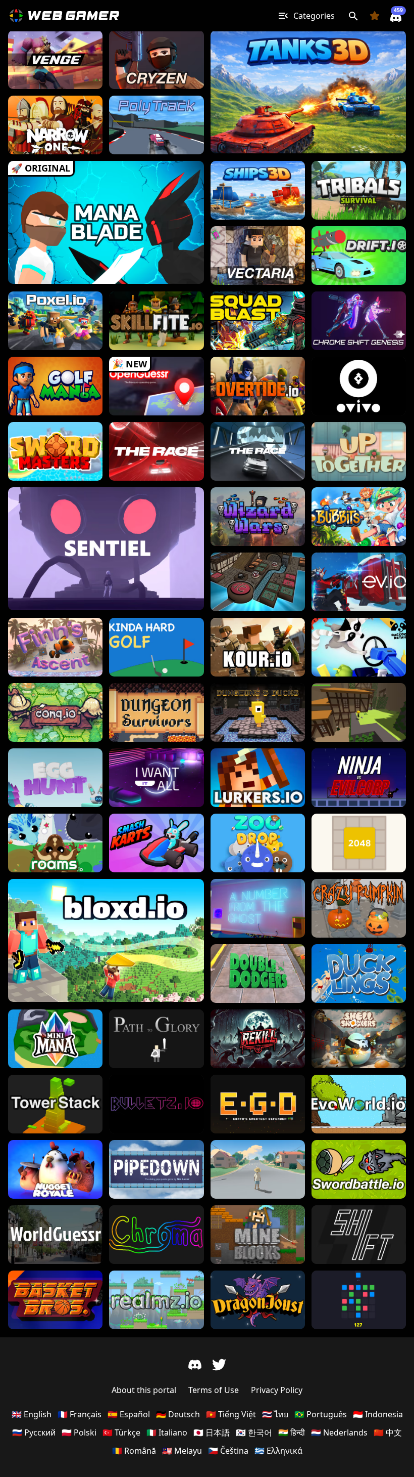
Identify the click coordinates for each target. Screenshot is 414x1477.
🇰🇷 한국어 (254, 1432)
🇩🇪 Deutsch (178, 1414)
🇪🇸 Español (129, 1414)
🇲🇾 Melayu (182, 1450)
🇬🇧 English (31, 1414)
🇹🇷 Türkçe (121, 1432)
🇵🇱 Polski (79, 1432)
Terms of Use (213, 1390)
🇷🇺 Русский (34, 1432)
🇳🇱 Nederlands (339, 1432)
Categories (314, 15)
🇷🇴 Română (134, 1450)
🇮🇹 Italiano (166, 1432)
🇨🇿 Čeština (228, 1450)
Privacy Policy (276, 1390)
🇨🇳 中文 (388, 1432)
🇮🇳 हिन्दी (291, 1432)
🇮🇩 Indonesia (378, 1414)
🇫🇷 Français (79, 1414)
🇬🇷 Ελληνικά (278, 1450)
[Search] (353, 15)
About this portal (144, 1390)
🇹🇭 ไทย (275, 1414)
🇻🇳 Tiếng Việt (231, 1414)
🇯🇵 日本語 (211, 1432)
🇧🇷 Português (320, 1414)
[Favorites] (375, 16)
